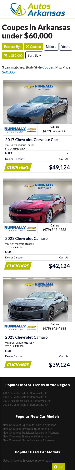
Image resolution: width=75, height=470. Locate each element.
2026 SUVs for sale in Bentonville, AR (25, 397)
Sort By (33, 55)
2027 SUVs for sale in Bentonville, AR (25, 393)
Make (50, 46)
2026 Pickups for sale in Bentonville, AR (27, 401)
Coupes (35, 46)
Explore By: (12, 46)
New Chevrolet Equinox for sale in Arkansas (29, 425)
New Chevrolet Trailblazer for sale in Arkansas (31, 432)
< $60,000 (14, 55)
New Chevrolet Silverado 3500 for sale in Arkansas (27, 436)
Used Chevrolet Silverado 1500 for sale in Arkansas (28, 460)
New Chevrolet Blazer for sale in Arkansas (28, 440)
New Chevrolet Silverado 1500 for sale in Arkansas (27, 429)
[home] (37, 9)
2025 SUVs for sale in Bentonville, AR (25, 404)
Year (65, 46)
